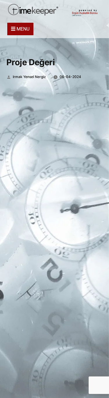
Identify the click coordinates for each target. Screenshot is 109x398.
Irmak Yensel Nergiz (29, 77)
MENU (22, 29)
